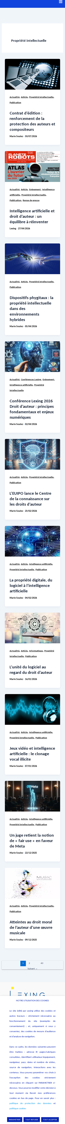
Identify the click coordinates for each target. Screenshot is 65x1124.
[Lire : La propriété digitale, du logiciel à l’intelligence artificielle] (32, 541)
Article (24, 97)
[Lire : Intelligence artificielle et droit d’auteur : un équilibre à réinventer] (32, 166)
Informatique (36, 650)
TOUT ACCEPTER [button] (50, 1119)
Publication (15, 102)
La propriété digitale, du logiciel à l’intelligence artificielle (31, 585)
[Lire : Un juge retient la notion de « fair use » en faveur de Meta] (32, 796)
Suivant (33, 968)
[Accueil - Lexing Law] (32, 995)
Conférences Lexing (31, 379)
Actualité (14, 97)
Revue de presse (31, 200)
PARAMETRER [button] (14, 1119)
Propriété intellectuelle (41, 97)
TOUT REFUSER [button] (31, 1119)
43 (42, 963)
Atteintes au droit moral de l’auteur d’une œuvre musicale (31, 927)
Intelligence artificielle (21, 384)
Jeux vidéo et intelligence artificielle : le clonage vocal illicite (32, 754)
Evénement (35, 189)
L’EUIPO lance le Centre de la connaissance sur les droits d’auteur (30, 499)
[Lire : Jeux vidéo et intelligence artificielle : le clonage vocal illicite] (32, 709)
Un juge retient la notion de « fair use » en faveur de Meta (32, 841)
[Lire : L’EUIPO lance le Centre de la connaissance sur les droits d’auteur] (32, 454)
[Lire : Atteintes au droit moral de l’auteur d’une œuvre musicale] (32, 883)
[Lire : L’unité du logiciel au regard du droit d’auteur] (32, 628)
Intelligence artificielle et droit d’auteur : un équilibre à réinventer (32, 216)
